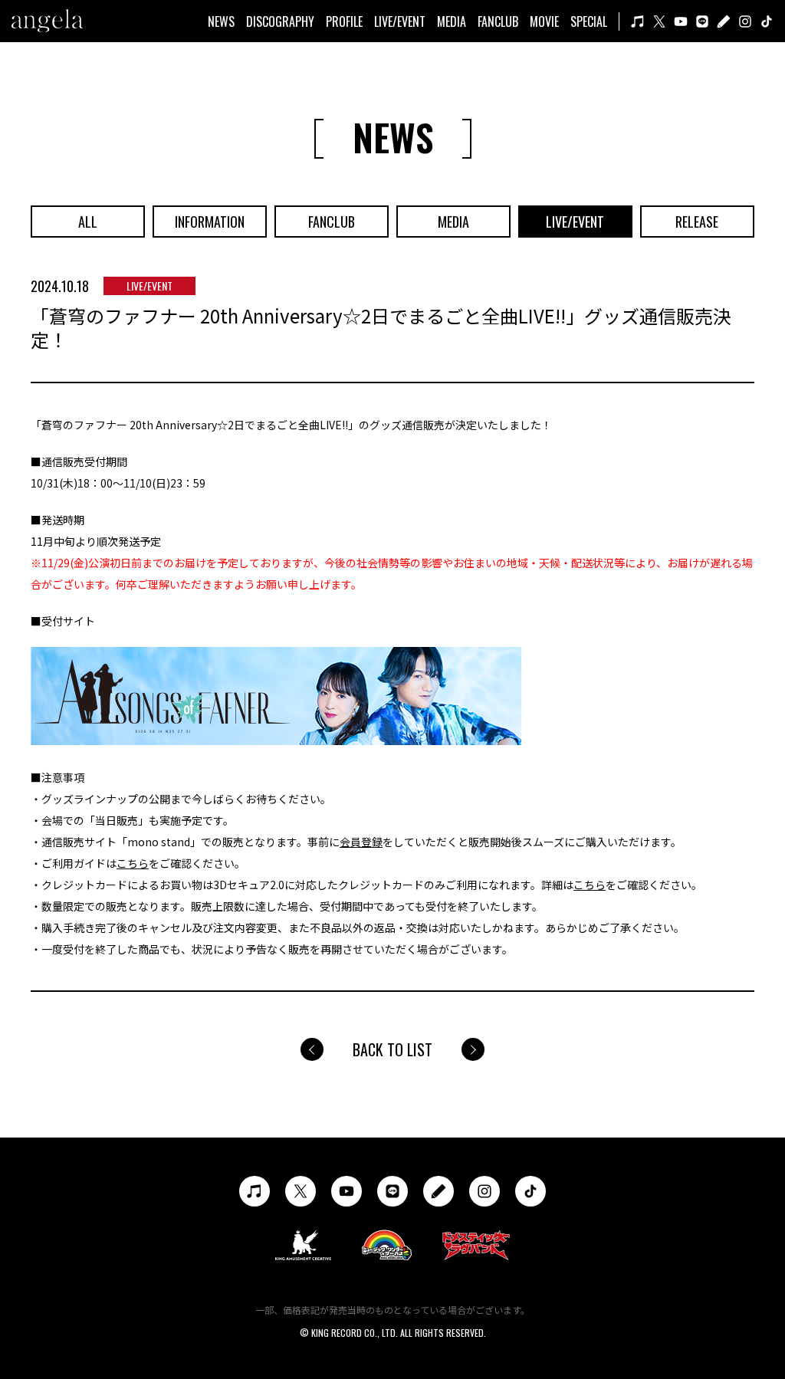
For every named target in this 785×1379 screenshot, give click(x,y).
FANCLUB (498, 21)
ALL (87, 221)
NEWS (221, 21)
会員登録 (361, 841)
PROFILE (344, 21)
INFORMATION (210, 221)
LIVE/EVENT (399, 21)
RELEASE (696, 221)
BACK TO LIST (392, 1049)
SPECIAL (588, 21)
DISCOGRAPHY (280, 21)
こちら (133, 863)
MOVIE (544, 21)
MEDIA (451, 21)
